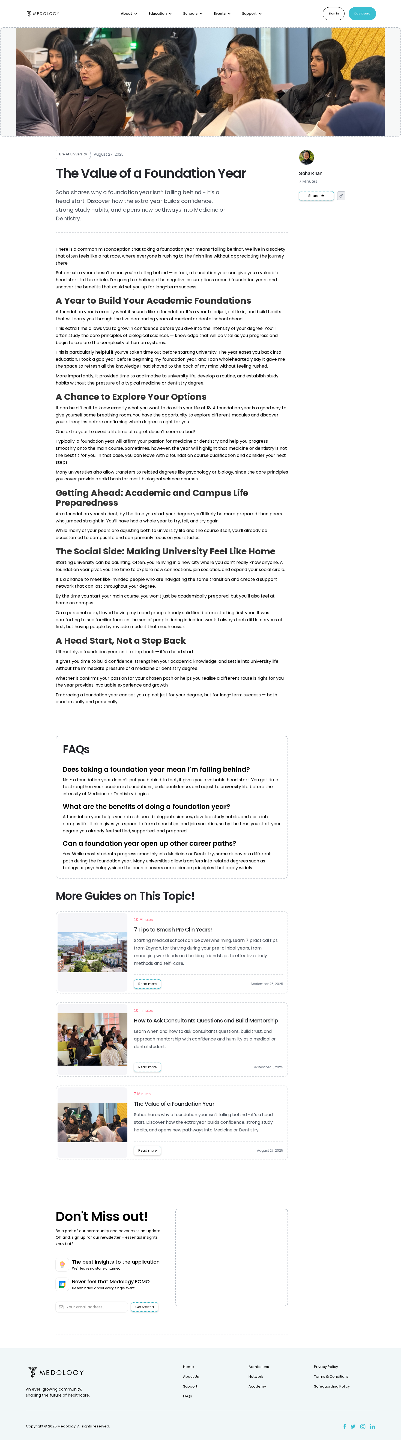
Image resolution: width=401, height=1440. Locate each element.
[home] (43, 14)
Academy (257, 1386)
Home (188, 1367)
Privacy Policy (326, 1367)
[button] (129, 13)
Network (256, 1376)
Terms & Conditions (331, 1376)
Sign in (333, 13)
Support (190, 1386)
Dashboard (362, 13)
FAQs (187, 1396)
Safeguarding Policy (332, 1386)
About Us (191, 1376)
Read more (147, 983)
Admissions (259, 1367)
